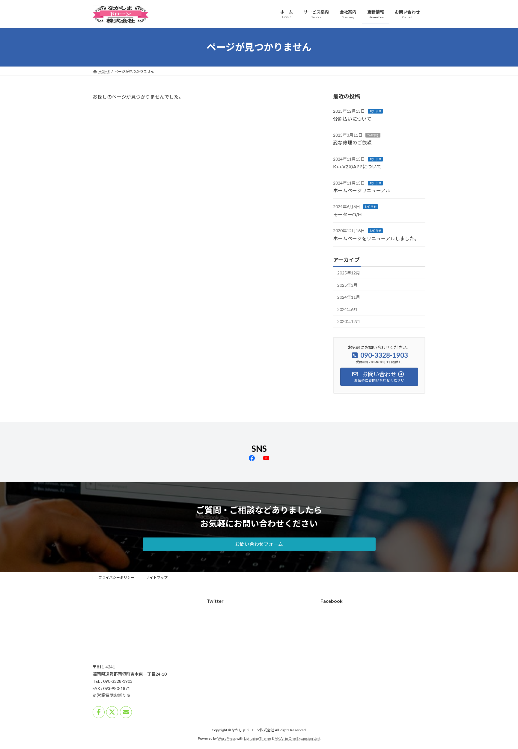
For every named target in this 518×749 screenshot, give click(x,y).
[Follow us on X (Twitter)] (112, 712)
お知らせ (375, 111)
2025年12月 (348, 272)
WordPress (226, 738)
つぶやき (373, 135)
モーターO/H (347, 214)
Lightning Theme (257, 738)
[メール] (126, 712)
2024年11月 (348, 297)
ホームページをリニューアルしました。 (376, 238)
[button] (259, 544)
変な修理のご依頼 (352, 142)
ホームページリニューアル (361, 190)
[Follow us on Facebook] (99, 712)
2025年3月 (347, 284)
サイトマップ (157, 577)
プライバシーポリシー (116, 577)
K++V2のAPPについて (357, 166)
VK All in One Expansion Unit (297, 738)
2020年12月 (348, 321)
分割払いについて (352, 118)
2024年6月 (347, 309)
